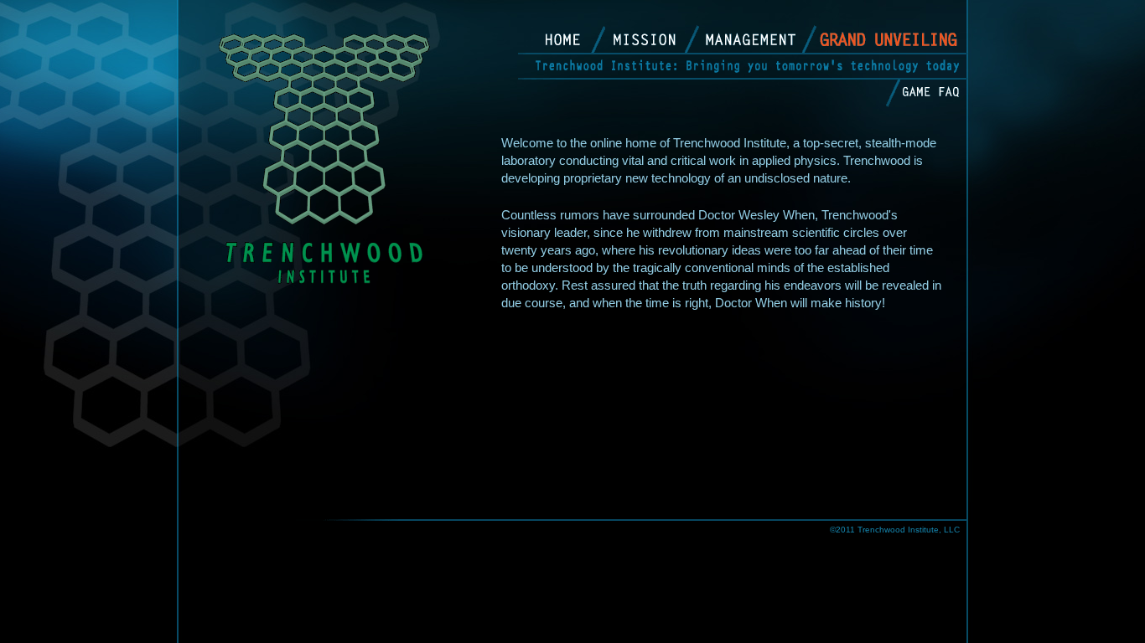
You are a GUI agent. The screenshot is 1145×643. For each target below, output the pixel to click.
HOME (564, 39)
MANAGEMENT (753, 39)
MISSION (654, 39)
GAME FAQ (930, 95)
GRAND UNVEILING (888, 42)
